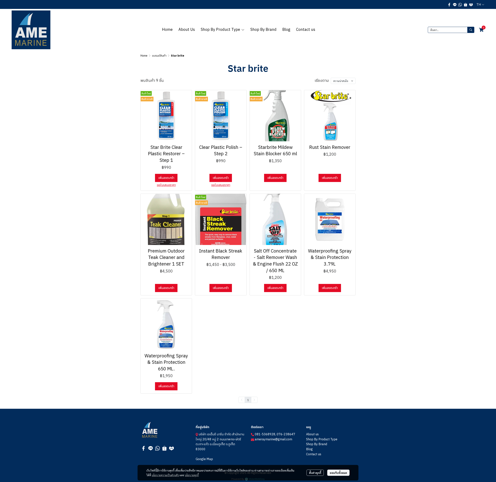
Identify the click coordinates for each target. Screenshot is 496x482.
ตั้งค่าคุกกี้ (315, 472)
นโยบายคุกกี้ (192, 475)
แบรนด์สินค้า (159, 55)
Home (143, 55)
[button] (480, 4)
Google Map (204, 459)
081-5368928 (265, 434)
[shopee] (465, 4)
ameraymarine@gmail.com (273, 439)
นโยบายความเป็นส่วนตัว (165, 475)
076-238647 (286, 434)
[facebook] (449, 4)
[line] (454, 4)
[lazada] (471, 4)
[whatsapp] (460, 4)
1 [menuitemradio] (248, 400)
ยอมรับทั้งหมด (338, 472)
